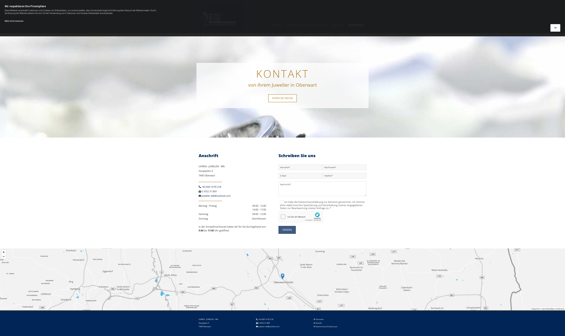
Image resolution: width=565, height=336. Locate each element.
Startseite (320, 319)
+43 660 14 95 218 (211, 186)
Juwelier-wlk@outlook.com (269, 326)
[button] (282, 98)
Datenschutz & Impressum (326, 326)
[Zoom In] (3, 252)
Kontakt (319, 323)
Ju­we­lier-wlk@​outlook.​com (216, 195)
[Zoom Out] (3, 256)
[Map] (282, 279)
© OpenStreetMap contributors (552, 308)
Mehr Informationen (14, 21)
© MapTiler (535, 308)
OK (555, 28)
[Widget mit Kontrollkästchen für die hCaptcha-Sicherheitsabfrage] (301, 216)
